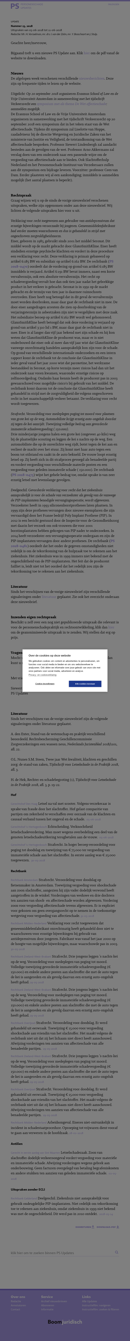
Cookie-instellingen (45, 684)
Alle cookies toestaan (85, 684)
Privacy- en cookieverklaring (42, 675)
